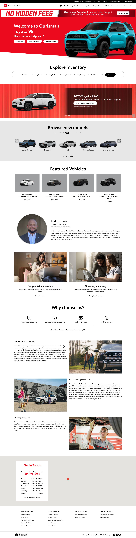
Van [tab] (81, 132)
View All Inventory (68, 156)
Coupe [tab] (55, 132)
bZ (68, 150)
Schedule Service (51, 41)
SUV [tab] (67, 132)
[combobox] (27, 75)
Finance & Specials (93, 6)
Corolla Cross (88, 150)
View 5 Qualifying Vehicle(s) (85, 103)
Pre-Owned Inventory (80, 6)
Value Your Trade (80, 517)
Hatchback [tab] (61, 132)
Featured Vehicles (26, 523)
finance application (23, 352)
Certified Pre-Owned (27, 520)
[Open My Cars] (130, 5)
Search (110, 75)
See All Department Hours (32, 497)
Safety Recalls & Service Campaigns (102, 535)
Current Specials (26, 526)
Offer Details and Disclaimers (83, 107)
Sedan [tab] (72, 132)
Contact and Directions (107, 514)
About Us (113, 6)
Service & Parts (105, 6)
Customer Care (121, 6)
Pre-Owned (24, 517)
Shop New (19, 41)
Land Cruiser (27, 150)
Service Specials (52, 517)
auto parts (45, 426)
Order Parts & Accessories (55, 520)
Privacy (90, 535)
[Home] (6, 5)
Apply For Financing (95, 296)
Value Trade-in (40, 296)
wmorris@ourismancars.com (60, 227)
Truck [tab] (77, 132)
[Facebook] (114, 535)
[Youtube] (119, 535)
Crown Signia (108, 150)
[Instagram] (117, 535)
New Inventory (68, 6)
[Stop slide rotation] (133, 115)
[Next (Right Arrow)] (119, 140)
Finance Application (81, 514)
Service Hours (52, 526)
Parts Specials (52, 523)
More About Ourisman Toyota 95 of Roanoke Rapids (68, 330)
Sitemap (85, 535)
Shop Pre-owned (34, 41)
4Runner (47, 150)
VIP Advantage (104, 517)
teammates (36, 358)
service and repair (54, 424)
